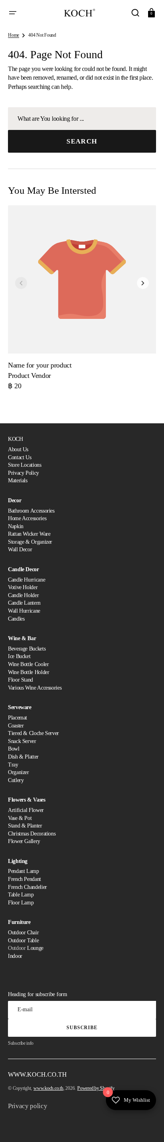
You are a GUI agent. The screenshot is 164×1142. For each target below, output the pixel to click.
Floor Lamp (20, 903)
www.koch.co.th (48, 1088)
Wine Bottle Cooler (28, 664)
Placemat (17, 718)
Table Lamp (20, 895)
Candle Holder (23, 595)
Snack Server (22, 741)
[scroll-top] (147, 1125)
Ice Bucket (19, 656)
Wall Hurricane (24, 611)
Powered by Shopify (96, 1088)
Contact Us (19, 457)
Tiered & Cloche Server (33, 733)
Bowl (14, 749)
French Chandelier (27, 887)
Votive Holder (22, 587)
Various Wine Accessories (34, 688)
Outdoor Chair (23, 933)
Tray (13, 765)
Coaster (15, 726)
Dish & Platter (23, 757)
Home (13, 35)
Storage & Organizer (30, 542)
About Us (18, 449)
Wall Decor (20, 549)
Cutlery (15, 780)
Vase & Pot (19, 818)
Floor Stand (20, 680)
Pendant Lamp (23, 871)
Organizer (18, 772)
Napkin (15, 526)
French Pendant (24, 879)
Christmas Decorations (31, 834)
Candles (16, 619)
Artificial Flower (26, 810)
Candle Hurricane (26, 580)
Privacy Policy (23, 473)
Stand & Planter (25, 826)
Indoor (15, 956)
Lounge (35, 948)
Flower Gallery (24, 841)
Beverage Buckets (26, 649)
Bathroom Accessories (31, 511)
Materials (17, 481)
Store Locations (24, 465)
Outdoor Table (23, 940)
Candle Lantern (24, 603)
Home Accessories (27, 518)
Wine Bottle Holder (28, 672)
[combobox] (82, 118)
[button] (12, 13)
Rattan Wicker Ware (29, 534)
